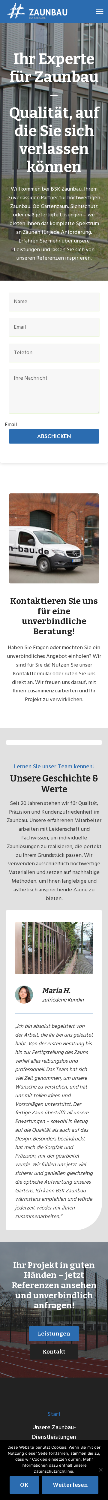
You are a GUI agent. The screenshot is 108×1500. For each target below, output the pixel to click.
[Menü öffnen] (100, 11)
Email (11, 424)
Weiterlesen (70, 1484)
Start (54, 1414)
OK (24, 1484)
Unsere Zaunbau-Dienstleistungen (54, 1432)
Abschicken (54, 436)
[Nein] (101, 1470)
